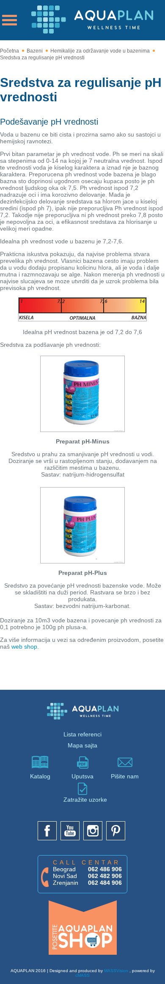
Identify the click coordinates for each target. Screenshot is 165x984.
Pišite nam (125, 776)
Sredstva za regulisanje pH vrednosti (42, 58)
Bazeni (35, 51)
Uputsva (83, 776)
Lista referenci (82, 734)
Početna (9, 51)
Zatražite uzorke (82, 799)
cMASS (82, 975)
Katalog (40, 776)
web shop (24, 646)
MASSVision (116, 970)
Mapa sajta (82, 745)
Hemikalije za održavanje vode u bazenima (100, 51)
